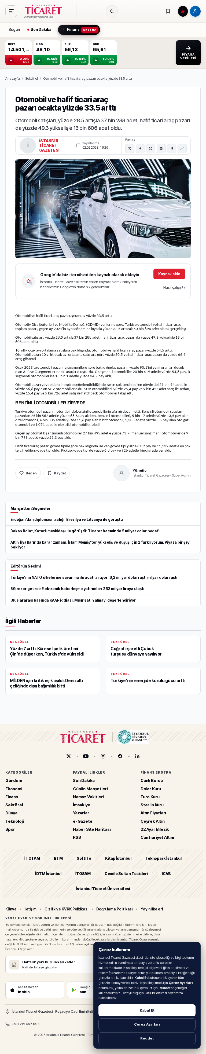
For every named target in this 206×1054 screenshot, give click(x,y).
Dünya (11, 812)
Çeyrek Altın (153, 821)
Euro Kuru (150, 796)
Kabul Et (147, 1010)
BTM (58, 858)
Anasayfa (12, 78)
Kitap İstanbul (118, 858)
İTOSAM (83, 873)
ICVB (166, 873)
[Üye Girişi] (195, 11)
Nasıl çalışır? (174, 287)
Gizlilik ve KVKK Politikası (66, 909)
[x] (68, 756)
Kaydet (60, 473)
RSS (77, 837)
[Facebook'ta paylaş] (140, 148)
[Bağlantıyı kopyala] (182, 148)
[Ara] (112, 11)
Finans (11, 796)
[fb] (120, 756)
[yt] (86, 756)
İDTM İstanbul (48, 873)
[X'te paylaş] (129, 148)
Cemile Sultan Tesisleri (126, 873)
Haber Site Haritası (92, 829)
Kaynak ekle (169, 274)
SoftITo (84, 858)
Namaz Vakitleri (88, 796)
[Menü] (11, 11)
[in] (137, 756)
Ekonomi (13, 788)
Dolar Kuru (151, 788)
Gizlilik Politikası (156, 993)
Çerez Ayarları (147, 1024)
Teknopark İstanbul (163, 858)
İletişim (30, 909)
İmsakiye (81, 804)
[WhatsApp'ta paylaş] (150, 148)
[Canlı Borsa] (183, 11)
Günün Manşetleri (90, 788)
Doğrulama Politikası (114, 909)
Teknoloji (14, 821)
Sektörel (31, 78)
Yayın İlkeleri (152, 909)
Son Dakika (84, 780)
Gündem (13, 780)
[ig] (103, 756)
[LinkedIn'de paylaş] (161, 148)
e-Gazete (83, 821)
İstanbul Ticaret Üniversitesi (103, 888)
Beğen (31, 473)
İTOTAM (32, 858)
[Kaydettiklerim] (168, 11)
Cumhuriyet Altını (157, 837)
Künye (11, 909)
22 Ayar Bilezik (155, 829)
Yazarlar (81, 812)
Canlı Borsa (152, 780)
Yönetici (140, 470)
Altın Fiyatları (153, 812)
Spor (10, 829)
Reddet (147, 1038)
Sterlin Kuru (152, 804)
